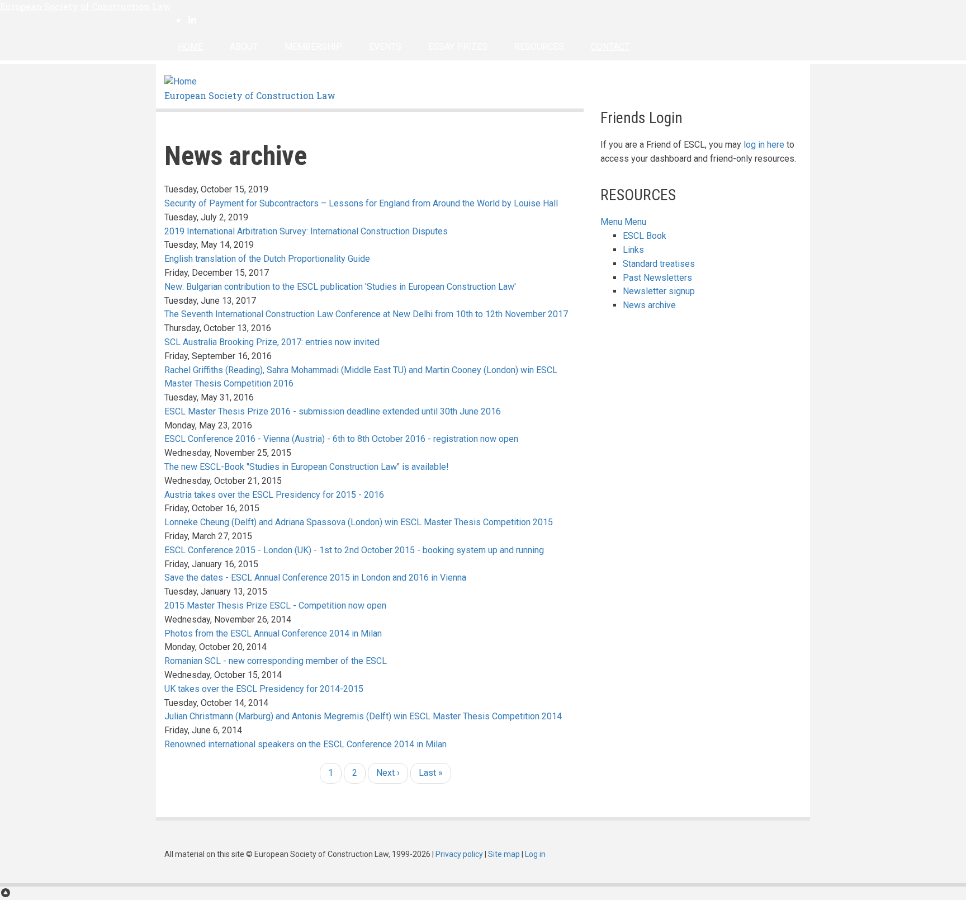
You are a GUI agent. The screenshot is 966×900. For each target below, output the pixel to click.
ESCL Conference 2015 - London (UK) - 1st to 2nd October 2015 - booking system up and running (354, 550)
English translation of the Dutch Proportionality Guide (267, 258)
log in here (764, 144)
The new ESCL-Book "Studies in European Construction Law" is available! (306, 466)
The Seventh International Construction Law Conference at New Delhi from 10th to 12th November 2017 (366, 314)
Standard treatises (659, 263)
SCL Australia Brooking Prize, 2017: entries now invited (272, 342)
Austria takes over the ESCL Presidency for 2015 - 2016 (274, 494)
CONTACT (610, 46)
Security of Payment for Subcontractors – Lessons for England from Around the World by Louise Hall (361, 203)
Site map (504, 854)
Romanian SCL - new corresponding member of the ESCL (275, 661)
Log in (535, 854)
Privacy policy (459, 854)
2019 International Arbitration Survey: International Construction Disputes (306, 231)
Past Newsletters (657, 277)
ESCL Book (644, 235)
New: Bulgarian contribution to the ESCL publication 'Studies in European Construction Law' (340, 286)
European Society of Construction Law (85, 6)
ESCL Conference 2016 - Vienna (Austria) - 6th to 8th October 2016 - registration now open (341, 438)
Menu (611, 221)
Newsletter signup (659, 291)
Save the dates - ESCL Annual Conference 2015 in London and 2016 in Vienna (315, 577)
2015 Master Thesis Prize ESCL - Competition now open (275, 605)
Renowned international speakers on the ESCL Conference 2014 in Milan (305, 744)
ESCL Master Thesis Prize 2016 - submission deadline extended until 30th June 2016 (332, 411)
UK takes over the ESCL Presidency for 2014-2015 (263, 689)
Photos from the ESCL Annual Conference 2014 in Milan (273, 633)
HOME (190, 46)
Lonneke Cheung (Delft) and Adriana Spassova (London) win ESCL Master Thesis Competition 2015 (358, 522)
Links (633, 249)
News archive (649, 305)
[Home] (180, 81)
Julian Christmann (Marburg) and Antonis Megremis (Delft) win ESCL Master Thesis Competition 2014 (363, 716)
